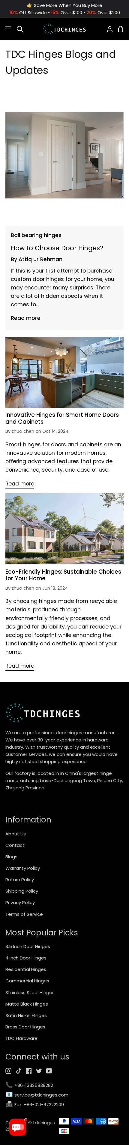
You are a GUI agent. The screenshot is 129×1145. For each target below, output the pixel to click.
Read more (25, 318)
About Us (15, 834)
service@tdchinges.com (36, 1095)
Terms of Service (24, 914)
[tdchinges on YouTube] (49, 1071)
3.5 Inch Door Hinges (27, 946)
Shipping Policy (21, 891)
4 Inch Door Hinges (25, 958)
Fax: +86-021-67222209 (34, 1104)
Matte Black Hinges (26, 1004)
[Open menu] (6, 29)
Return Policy (19, 879)
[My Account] (107, 29)
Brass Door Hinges (25, 1027)
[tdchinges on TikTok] (19, 1071)
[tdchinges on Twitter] (39, 1071)
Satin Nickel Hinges (26, 1015)
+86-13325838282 (29, 1085)
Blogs (11, 856)
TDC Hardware (21, 1038)
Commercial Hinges (27, 981)
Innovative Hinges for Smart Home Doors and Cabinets (62, 418)
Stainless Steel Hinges (30, 992)
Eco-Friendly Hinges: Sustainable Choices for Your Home (63, 575)
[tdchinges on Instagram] (8, 1071)
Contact (15, 845)
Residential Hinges (25, 969)
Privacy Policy (20, 902)
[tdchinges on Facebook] (29, 1071)
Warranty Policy (22, 868)
